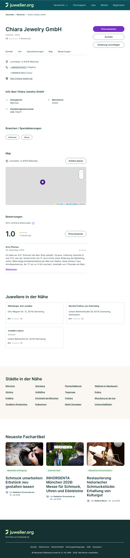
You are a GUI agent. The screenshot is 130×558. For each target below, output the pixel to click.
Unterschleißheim (103, 404)
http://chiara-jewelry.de (21, 78)
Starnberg (40, 386)
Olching (9, 392)
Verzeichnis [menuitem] (59, 5)
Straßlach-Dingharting (16, 404)
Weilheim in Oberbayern (106, 386)
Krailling (9, 398)
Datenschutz (44, 547)
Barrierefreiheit (57, 547)
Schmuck (12, 137)
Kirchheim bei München (46, 398)
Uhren (26, 137)
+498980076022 (18, 67)
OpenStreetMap (71, 204)
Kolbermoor (41, 404)
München (21, 14)
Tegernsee (70, 392)
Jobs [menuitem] (93, 5)
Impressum (97, 547)
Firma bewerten (75, 234)
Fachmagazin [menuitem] (79, 5)
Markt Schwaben (73, 404)
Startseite (10, 14)
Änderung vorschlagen (109, 44)
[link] (34, 313)
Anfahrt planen (76, 161)
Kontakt (33, 547)
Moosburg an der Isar (105, 398)
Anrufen (109, 37)
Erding (98, 392)
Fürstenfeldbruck (73, 386)
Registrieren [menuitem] (118, 5)
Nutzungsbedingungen (75, 547)
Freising (69, 398)
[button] (42, 182)
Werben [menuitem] (104, 5)
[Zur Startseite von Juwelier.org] (20, 5)
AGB (88, 547)
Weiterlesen (11, 269)
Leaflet (60, 204)
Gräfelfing (40, 392)
